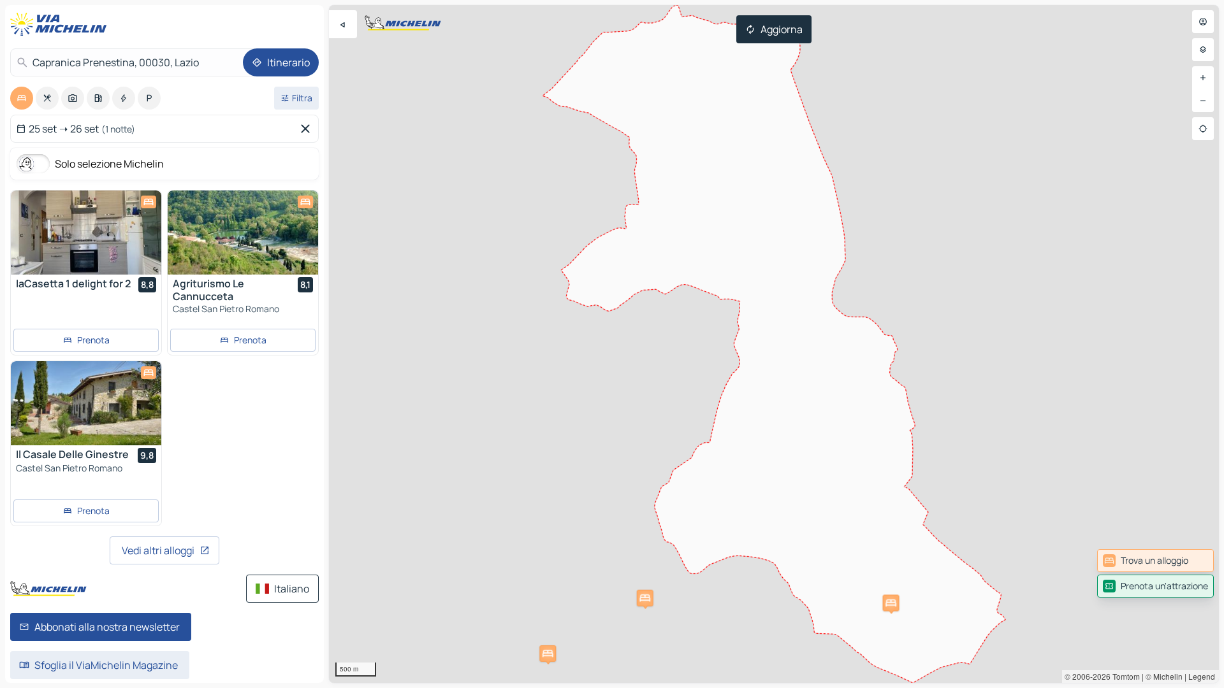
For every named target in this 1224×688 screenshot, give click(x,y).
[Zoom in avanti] (1203, 77)
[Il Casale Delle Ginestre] (86, 403)
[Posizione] (1203, 128)
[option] (21, 98)
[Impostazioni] (1203, 49)
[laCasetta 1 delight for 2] (86, 232)
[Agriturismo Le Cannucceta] (243, 232)
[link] (1155, 560)
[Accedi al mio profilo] (1203, 21)
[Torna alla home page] (61, 24)
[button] (891, 602)
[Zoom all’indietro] (1203, 100)
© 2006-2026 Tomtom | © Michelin (1124, 676)
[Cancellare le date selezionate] (308, 129)
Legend (1201, 676)
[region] (774, 344)
